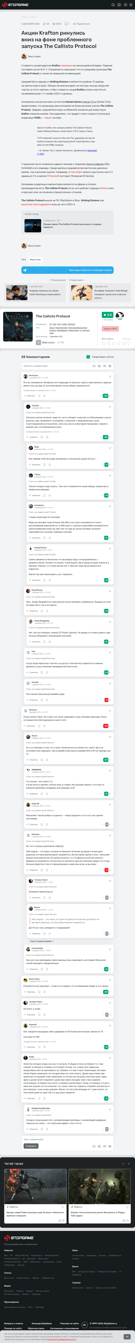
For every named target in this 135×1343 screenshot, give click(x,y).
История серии (42, 1291)
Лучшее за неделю (86, 1272)
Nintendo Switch (52, 1255)
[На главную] (15, 4)
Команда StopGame (42, 1323)
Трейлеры (36, 1294)
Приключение (61, 328)
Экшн (51, 328)
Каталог (102, 1255)
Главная (24, 17)
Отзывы (75, 1259)
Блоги (75, 1266)
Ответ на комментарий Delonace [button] (40, 743)
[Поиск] (113, 5)
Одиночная (73, 330)
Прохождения (11, 1302)
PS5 (59, 324)
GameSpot (76, 172)
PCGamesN (53, 176)
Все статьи (9, 1278)
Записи (89, 1288)
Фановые (31, 1259)
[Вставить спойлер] (109, 1146)
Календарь (92, 1255)
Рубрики (20, 1291)
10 (63, 1220)
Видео (7, 1286)
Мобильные (35, 1262)
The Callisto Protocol (53, 316)
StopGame (76, 1275)
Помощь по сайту (13, 1328)
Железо (21, 1265)
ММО (25, 1262)
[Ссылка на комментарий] (110, 376)
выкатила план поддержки (36, 204)
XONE (64, 324)
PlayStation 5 (36, 1255)
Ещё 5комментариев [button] (40, 941)
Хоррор (52, 330)
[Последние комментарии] (119, 4)
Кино (59, 1262)
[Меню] (131, 4)
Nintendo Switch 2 (12, 1259)
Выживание (62, 330)
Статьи (7, 1273)
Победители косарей (107, 1272)
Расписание (77, 1288)
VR (23, 1259)
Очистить (126, 339)
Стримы (76, 1282)
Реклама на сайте (69, 1323)
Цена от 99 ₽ (110, 328)
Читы (30, 1307)
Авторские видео (12, 1294)
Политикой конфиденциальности (61, 1339)
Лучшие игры (78, 1255)
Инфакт (25, 1294)
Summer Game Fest (12, 1262)
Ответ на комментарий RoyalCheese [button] (44, 628)
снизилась (66, 65)
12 (127, 1220)
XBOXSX (71, 324)
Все (6, 1255)
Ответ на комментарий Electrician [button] (40, 412)
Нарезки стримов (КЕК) (105, 1288)
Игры (75, 1250)
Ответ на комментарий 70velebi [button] (42, 454)
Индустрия (35, 259)
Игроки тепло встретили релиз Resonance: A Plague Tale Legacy (98, 1214)
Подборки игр (48, 1278)
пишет (48, 117)
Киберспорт (9, 1265)
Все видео (8, 1291)
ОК (127, 1336)
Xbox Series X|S (21, 1255)
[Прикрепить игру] (94, 1146)
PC (50, 324)
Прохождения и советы (14, 1307)
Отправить (31, 1146)
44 (48, 23)
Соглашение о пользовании (64, 1328)
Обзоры (36, 1278)
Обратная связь (36, 1328)
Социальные (48, 1262)
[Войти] (125, 4)
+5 (120, 1272)
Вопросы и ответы (13, 1323)
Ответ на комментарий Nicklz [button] (38, 1115)
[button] (29, 396)
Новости (33, 17)
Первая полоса (23, 1278)
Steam (104, 188)
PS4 (54, 324)
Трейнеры (39, 1307)
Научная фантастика (78, 328)
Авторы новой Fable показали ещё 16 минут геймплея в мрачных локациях (35, 1214)
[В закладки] (63, 1207)
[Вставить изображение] (99, 1146)
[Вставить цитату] (104, 1146)
